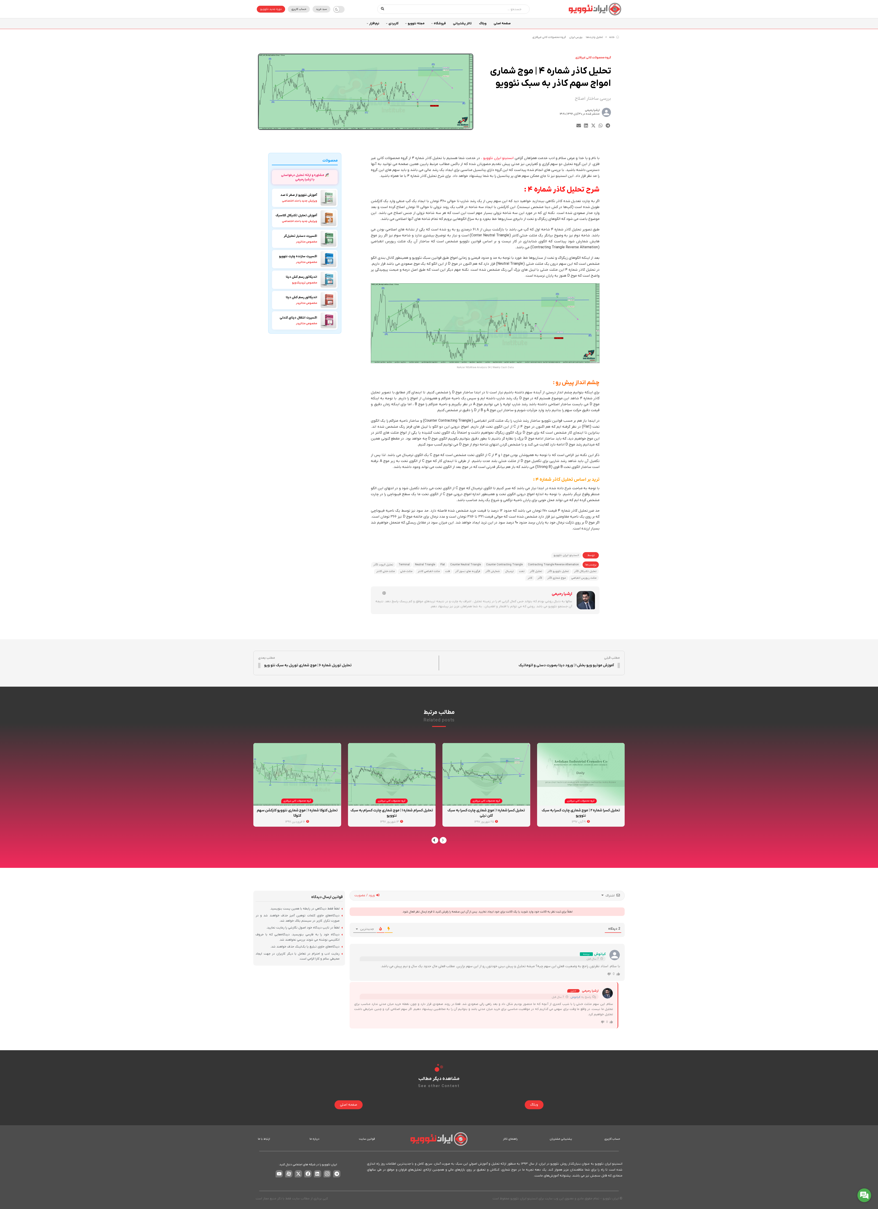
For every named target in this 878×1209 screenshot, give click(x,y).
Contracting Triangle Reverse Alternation (553, 565)
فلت (447, 571)
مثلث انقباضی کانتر (429, 571)
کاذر (530, 578)
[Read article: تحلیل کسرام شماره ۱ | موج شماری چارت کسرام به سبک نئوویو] (392, 774)
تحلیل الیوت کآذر (383, 565)
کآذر (540, 578)
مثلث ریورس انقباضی (584, 578)
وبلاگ (482, 23)
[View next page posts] (434, 840)
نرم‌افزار (374, 23)
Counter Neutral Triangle (465, 565)
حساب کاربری (298, 9)
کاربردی (393, 23)
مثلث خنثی (406, 571)
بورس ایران (576, 37)
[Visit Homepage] (595, 9)
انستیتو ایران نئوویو (498, 158)
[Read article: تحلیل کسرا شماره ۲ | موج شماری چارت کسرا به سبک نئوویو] (581, 774)
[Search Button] (382, 9)
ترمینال (509, 571)
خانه (612, 37)
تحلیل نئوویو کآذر (558, 571)
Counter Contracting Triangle (504, 565)
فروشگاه (440, 23)
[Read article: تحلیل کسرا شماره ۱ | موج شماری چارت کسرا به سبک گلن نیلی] (486, 774)
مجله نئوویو (416, 23)
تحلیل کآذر (536, 571)
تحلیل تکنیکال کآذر (585, 571)
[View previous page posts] (443, 840)
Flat (442, 565)
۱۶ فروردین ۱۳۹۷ (295, 822)
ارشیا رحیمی (592, 110)
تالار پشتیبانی (462, 23)
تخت (522, 571)
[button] (608, 126)
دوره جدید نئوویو (271, 9)
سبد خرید (321, 9)
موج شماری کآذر (556, 578)
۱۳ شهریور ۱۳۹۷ (390, 822)
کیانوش (575, 997)
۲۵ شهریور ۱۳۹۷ (484, 822)
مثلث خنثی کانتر (385, 571)
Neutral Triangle (425, 565)
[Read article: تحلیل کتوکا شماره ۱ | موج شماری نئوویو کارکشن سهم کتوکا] (297, 774)
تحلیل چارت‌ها (594, 37)
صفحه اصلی (502, 23)
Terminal (404, 565)
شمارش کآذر (492, 571)
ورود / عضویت (365, 895)
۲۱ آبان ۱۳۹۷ (579, 822)
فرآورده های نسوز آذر (467, 571)
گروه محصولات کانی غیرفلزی (549, 37)
